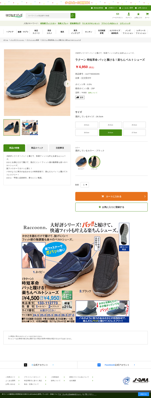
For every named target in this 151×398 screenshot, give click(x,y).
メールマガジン (117, 17)
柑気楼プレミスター (48, 23)
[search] (73, 15)
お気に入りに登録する (113, 207)
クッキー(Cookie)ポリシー (71, 394)
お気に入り (138, 17)
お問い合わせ (142, 8)
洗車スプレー (63, 23)
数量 (77, 185)
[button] (67, 83)
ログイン (129, 17)
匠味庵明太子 (75, 23)
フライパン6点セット (109, 23)
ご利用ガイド (112, 8)
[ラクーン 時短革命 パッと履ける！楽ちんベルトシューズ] (37, 82)
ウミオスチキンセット (91, 23)
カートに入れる (113, 196)
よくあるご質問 (127, 8)
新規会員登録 (98, 8)
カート (147, 17)
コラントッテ (125, 23)
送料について (92, 93)
